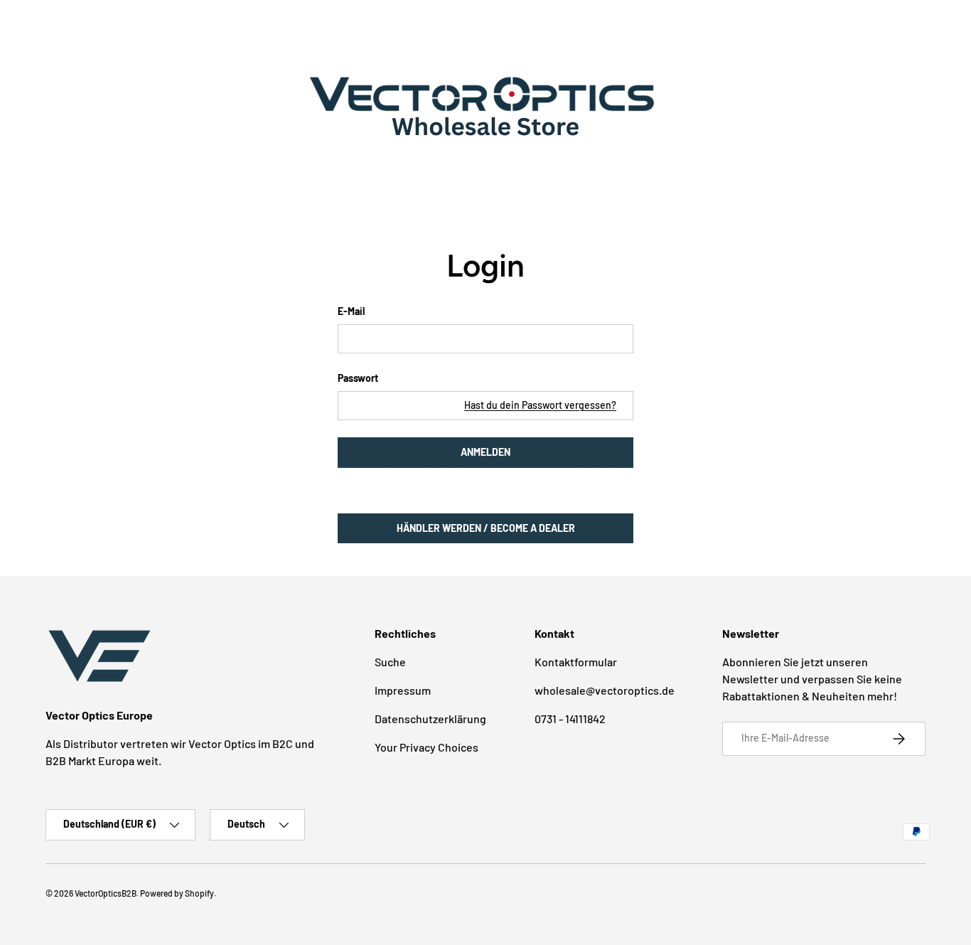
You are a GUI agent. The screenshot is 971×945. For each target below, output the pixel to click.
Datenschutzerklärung (430, 718)
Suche (390, 661)
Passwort (358, 378)
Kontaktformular (576, 661)
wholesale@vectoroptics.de (605, 690)
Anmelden (485, 452)
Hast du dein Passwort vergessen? (540, 405)
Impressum (403, 690)
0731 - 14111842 (570, 718)
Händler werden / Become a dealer (486, 528)
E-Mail (351, 311)
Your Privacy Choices (426, 747)
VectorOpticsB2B (105, 893)
